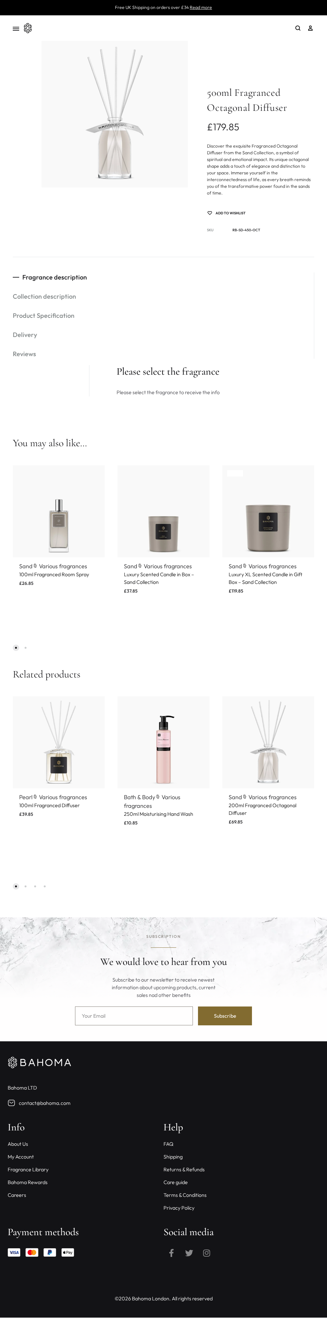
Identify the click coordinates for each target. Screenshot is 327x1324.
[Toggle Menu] (16, 29)
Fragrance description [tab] (54, 277)
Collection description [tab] (44, 296)
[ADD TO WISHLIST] (95, 475)
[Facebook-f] (171, 1253)
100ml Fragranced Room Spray (54, 574)
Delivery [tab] (25, 335)
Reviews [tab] (24, 354)
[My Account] (310, 28)
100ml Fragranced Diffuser (49, 805)
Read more (201, 7)
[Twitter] (189, 1253)
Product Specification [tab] (43, 315)
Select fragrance (41, 590)
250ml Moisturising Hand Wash (158, 814)
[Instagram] (207, 1253)
